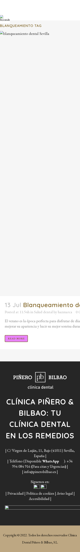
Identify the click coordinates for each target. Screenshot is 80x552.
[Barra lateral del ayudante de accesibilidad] (5, 18)
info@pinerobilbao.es (40, 471)
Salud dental (43, 312)
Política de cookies (40, 493)
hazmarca (65, 312)
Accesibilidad (39, 498)
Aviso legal (65, 493)
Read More (16, 338)
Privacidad (15, 493)
